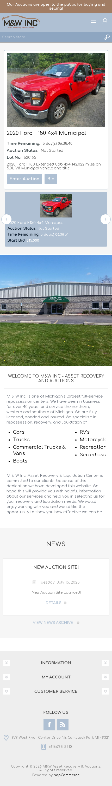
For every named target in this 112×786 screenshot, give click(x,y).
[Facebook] (49, 724)
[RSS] (63, 724)
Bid (50, 179)
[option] (56, 219)
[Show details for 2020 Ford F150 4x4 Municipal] (56, 205)
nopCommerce (67, 775)
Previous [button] (6, 219)
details (53, 603)
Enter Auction (24, 179)
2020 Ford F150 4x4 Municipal (35, 223)
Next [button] (105, 219)
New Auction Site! (56, 567)
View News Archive (53, 623)
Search (107, 37)
